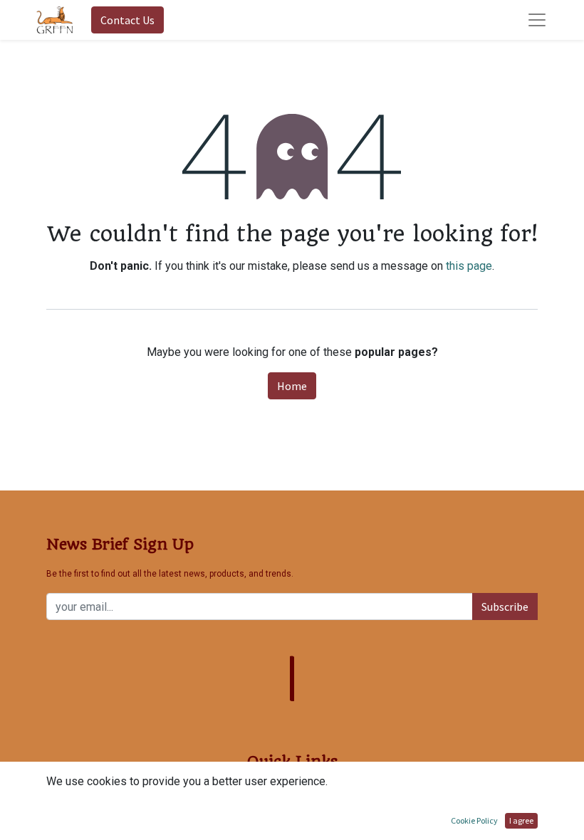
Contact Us (127, 20)
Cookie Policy (474, 820)
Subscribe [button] (504, 606)
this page (469, 266)
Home (292, 386)
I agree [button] (521, 820)
